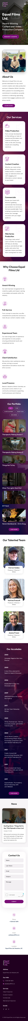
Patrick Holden (14, 568)
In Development (8, 411)
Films (16, 408)
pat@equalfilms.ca (14, 935)
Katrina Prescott (14, 600)
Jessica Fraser (14, 633)
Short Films (20, 411)
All (11, 408)
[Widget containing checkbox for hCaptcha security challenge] (14, 895)
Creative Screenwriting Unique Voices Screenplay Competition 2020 (13, 738)
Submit (14, 901)
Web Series (14, 414)
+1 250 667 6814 (14, 921)
